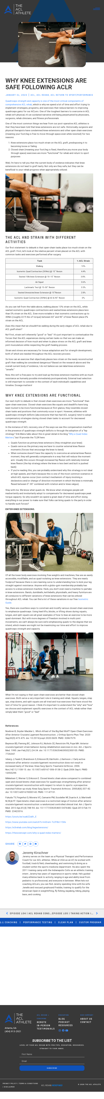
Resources (65, 1025)
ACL (33, 95)
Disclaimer (9, 1087)
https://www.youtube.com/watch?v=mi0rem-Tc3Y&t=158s (35, 822)
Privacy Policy (10, 1083)
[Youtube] (67, 1030)
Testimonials (46, 1028)
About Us (86, 1018)
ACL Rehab (43, 95)
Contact (85, 1022)
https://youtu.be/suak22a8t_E (20, 816)
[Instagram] (59, 1030)
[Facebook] (63, 1030)
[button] (20, 843)
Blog (61, 1018)
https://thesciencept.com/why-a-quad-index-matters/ (33, 832)
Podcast (64, 1022)
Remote (41, 1022)
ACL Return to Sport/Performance (72, 95)
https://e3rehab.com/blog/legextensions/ (26, 827)
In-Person (43, 1025)
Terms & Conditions (28, 1083)
